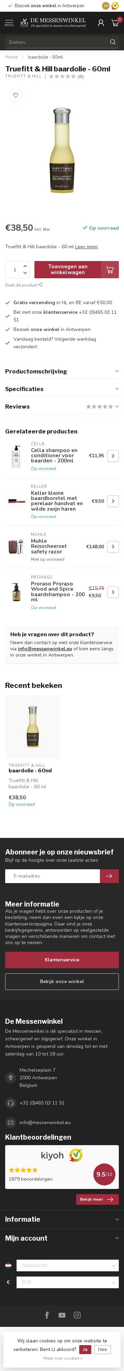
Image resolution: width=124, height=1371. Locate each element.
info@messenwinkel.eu (45, 649)
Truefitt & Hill (23, 76)
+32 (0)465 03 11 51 (42, 1103)
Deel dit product (21, 285)
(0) (81, 76)
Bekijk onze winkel (62, 981)
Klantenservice (62, 960)
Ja (85, 1349)
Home (11, 57)
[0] (115, 23)
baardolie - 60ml (45, 57)
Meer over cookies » (63, 1358)
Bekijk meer (91, 1199)
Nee (102, 1349)
